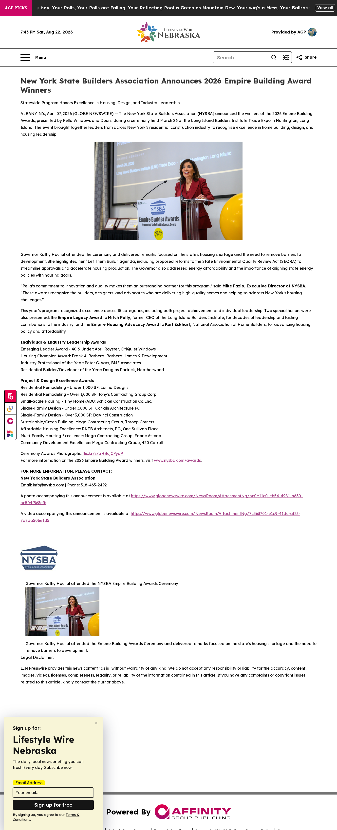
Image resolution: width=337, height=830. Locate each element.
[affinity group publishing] (10, 421)
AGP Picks (16, 7)
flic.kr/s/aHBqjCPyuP (102, 453)
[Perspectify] (10, 409)
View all (325, 7)
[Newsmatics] (10, 433)
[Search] (274, 57)
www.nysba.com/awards (177, 460)
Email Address (28, 782)
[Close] (96, 723)
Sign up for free (53, 805)
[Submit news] (10, 396)
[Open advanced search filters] (286, 57)
